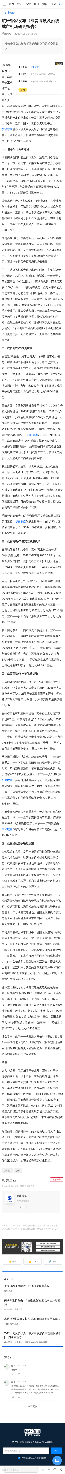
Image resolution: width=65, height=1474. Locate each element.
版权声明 (6, 1229)
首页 (11, 4)
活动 (53, 4)
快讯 (20, 4)
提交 (56, 1450)
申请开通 (57, 1179)
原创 (36, 4)
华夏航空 (20, 521)
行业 (28, 4)
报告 (45, 4)
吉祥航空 (7, 829)
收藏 (12, 1261)
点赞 (33, 1261)
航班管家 (7, 129)
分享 (53, 1261)
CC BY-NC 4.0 (51, 1229)
